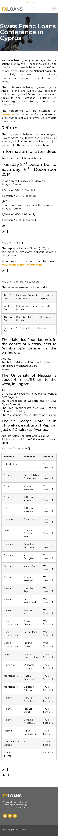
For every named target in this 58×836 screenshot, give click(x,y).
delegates (8, 114)
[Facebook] (5, 816)
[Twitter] (10, 816)
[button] (54, 9)
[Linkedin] (15, 816)
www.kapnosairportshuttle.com (21, 264)
